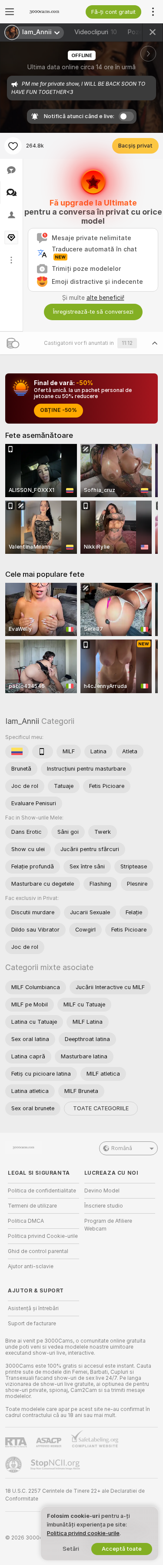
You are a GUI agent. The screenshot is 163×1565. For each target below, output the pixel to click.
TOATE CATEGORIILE (101, 1108)
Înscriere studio (103, 1206)
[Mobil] (42, 751)
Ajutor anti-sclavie (30, 1266)
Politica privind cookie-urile (83, 1533)
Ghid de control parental (38, 1251)
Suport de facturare (32, 1324)
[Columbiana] (17, 751)
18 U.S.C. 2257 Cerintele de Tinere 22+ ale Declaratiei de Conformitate (75, 1495)
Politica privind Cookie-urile (43, 1236)
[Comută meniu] (9, 11)
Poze (140, 32)
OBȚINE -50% (58, 410)
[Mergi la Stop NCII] (56, 1464)
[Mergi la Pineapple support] (14, 1464)
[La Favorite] (13, 145)
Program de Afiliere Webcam (108, 1225)
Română (121, 1148)
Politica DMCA (26, 1221)
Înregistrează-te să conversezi (93, 312)
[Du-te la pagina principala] (50, 12)
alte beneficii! (105, 297)
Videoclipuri (95, 32)
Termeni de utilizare (32, 1206)
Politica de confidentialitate (42, 1191)
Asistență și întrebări (33, 1308)
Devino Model (102, 1191)
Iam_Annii (22, 721)
